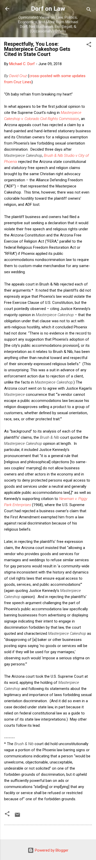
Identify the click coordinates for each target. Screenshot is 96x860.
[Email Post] (17, 816)
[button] (89, 45)
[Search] (89, 10)
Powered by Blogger (51, 850)
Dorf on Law (48, 8)
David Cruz (18, 76)
